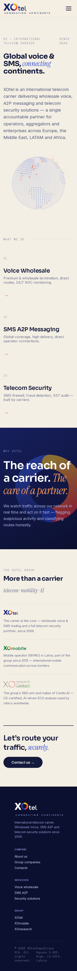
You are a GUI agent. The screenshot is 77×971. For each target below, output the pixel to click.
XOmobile (22, 923)
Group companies (27, 862)
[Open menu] (69, 8)
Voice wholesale (26, 887)
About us (21, 856)
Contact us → (23, 762)
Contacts (21, 868)
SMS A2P (21, 893)
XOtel (19, 917)
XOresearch (23, 929)
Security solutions (27, 898)
